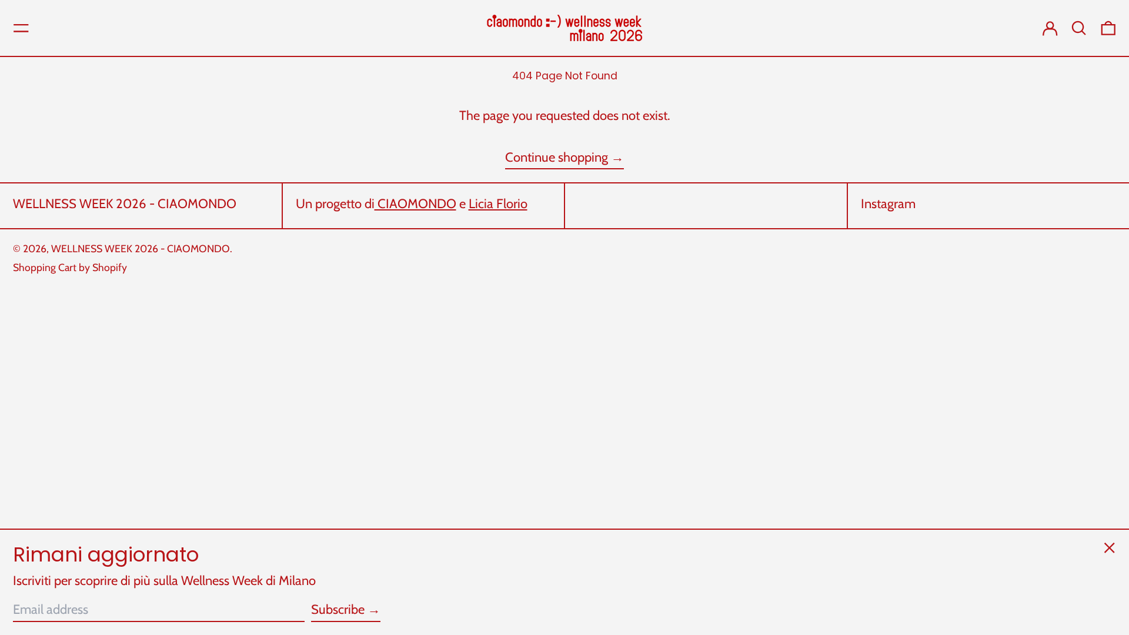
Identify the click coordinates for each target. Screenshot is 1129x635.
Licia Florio (498, 204)
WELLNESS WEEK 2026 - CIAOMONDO (124, 204)
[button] (1079, 28)
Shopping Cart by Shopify (70, 267)
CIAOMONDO (415, 204)
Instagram (888, 204)
